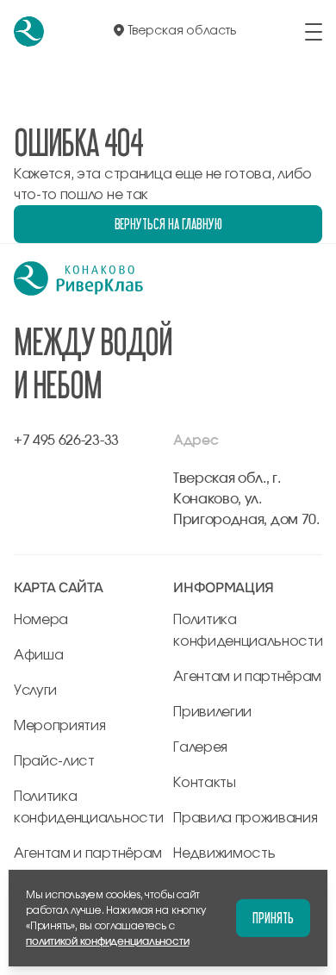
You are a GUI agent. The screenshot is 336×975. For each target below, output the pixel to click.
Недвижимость (224, 853)
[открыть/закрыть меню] (313, 32)
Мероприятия (59, 726)
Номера (41, 620)
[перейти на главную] (29, 31)
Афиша (38, 655)
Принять (273, 917)
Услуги (35, 690)
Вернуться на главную (168, 224)
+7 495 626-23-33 (66, 440)
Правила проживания (245, 818)
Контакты (204, 783)
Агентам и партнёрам (88, 853)
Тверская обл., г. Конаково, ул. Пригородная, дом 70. (246, 499)
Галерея (200, 747)
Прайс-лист (54, 761)
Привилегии (212, 712)
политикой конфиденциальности (107, 941)
